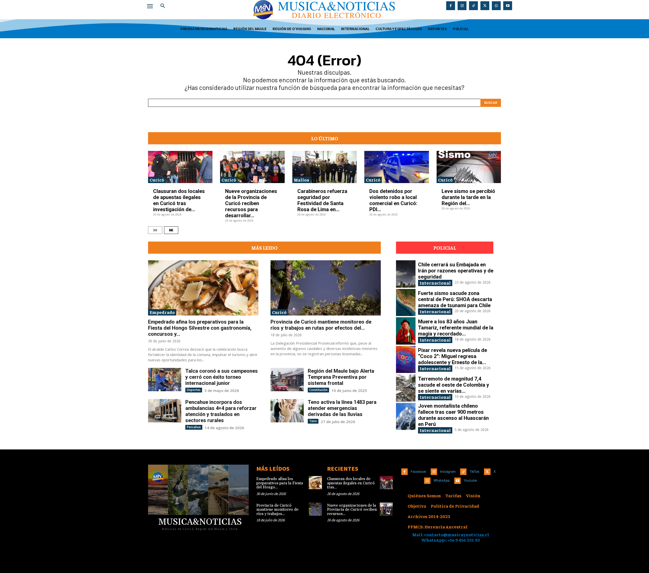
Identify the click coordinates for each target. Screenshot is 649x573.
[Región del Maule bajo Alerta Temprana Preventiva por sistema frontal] (287, 379)
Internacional (435, 283)
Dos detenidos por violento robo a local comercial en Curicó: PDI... (393, 200)
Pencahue (194, 427)
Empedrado (162, 312)
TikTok (474, 471)
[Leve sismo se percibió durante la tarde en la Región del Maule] (469, 167)
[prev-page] (155, 230)
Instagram (448, 471)
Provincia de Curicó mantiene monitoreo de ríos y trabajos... (277, 509)
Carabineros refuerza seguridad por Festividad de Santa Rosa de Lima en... (322, 200)
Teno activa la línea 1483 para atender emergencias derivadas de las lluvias (342, 408)
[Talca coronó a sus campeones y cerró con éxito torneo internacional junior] (164, 379)
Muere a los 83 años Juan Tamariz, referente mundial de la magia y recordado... (455, 328)
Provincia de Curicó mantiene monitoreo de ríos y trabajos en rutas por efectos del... (321, 325)
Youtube (470, 480)
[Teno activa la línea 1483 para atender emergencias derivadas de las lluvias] (287, 410)
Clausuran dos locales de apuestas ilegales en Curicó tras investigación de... (179, 200)
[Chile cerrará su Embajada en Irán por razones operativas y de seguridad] (406, 274)
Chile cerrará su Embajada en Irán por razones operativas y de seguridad (455, 271)
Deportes (194, 390)
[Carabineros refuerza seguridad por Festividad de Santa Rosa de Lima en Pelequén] (324, 167)
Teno (313, 421)
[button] (163, 6)
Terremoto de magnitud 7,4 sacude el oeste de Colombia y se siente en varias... (453, 385)
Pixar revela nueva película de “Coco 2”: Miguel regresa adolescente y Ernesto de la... (452, 356)
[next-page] (171, 230)
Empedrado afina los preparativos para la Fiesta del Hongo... (279, 483)
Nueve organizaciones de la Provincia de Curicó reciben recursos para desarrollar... (251, 203)
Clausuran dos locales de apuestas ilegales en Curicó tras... (351, 483)
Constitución (318, 390)
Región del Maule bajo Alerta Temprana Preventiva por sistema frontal (341, 377)
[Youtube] (507, 5)
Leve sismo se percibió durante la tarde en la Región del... (468, 197)
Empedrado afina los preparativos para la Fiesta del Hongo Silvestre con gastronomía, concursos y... (199, 328)
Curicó (157, 180)
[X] (484, 5)
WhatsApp (442, 480)
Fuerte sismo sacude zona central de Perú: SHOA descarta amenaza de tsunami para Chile (455, 299)
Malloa (301, 180)
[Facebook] (450, 5)
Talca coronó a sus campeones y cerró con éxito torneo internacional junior (221, 377)
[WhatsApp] (496, 5)
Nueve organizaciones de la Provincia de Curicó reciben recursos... (352, 509)
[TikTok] (473, 5)
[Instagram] (462, 5)
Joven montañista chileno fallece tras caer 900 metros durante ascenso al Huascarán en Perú (453, 415)
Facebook (418, 471)
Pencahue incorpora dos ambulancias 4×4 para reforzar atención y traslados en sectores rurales (221, 411)
